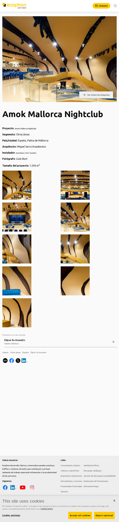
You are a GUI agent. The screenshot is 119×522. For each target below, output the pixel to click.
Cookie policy (46, 508)
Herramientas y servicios (71, 481)
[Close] (114, 500)
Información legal (91, 486)
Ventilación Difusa (91, 465)
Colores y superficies (70, 470)
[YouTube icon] (22, 489)
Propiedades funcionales (71, 486)
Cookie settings (11, 515)
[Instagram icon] (32, 489)
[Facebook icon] (5, 489)
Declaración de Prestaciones (96, 481)
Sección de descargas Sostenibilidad (100, 476)
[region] (59, 509)
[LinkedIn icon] (13, 489)
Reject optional (104, 515)
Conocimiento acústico (70, 465)
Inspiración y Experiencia (71, 476)
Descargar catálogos (93, 470)
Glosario (64, 491)
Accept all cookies (80, 515)
